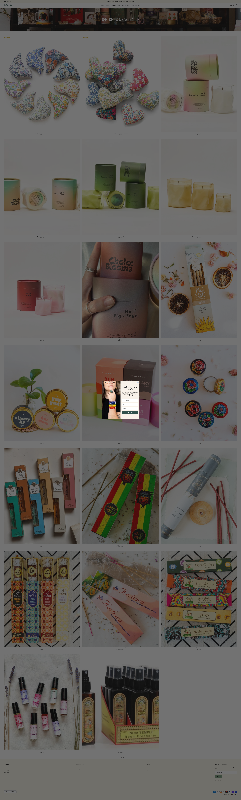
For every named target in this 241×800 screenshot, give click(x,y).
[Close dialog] (138, 382)
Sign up (130, 412)
